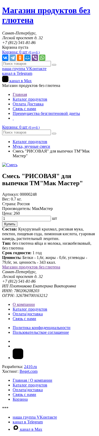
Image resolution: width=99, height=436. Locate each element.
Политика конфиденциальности (41, 327)
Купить (9, 224)
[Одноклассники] (20, 58)
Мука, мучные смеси (31, 146)
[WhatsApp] (42, 58)
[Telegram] (13, 58)
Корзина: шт (21, 52)
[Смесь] (9, 165)
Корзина (20, 399)
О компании (24, 304)
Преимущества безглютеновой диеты (46, 113)
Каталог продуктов (30, 99)
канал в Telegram (17, 73)
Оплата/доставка (28, 314)
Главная (20, 94)
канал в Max (20, 81)
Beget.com (28, 371)
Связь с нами (24, 108)
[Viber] (35, 58)
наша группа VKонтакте (24, 68)
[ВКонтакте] (5, 58)
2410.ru (30, 366)
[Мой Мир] (27, 58)
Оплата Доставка (28, 104)
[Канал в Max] (18, 357)
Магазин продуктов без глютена (31, 267)
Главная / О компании (32, 380)
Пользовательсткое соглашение (41, 332)
